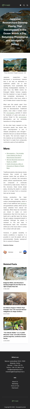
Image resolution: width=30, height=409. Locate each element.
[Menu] (27, 5)
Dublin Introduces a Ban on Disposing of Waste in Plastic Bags (15, 166)
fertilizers (23, 203)
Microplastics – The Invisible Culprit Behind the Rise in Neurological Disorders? (15, 155)
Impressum (15, 388)
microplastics (10, 113)
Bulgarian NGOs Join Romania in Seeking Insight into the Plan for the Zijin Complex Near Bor (14, 284)
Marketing (15, 383)
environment (22, 117)
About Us (15, 381)
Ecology (18, 12)
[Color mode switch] (20, 5)
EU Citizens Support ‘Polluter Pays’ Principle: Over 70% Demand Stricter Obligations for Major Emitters (14, 309)
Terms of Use (15, 386)
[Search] (24, 5)
